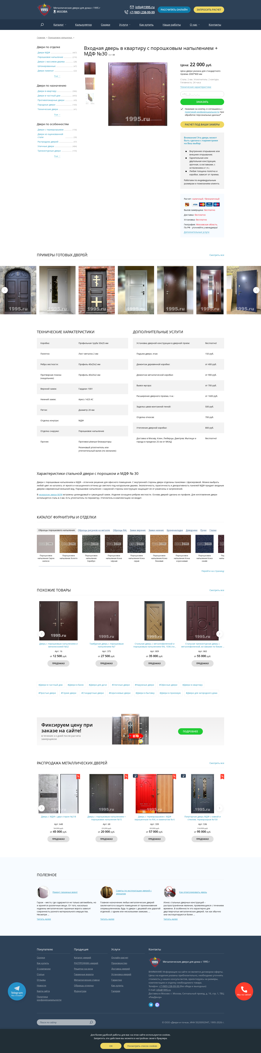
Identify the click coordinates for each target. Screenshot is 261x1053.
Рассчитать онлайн (174, 9)
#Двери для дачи (98, 684)
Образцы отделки (84, 985)
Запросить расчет (209, 9)
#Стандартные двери (92, 693)
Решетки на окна (83, 968)
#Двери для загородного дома (201, 693)
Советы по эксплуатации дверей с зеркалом (134, 892)
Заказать (202, 102)
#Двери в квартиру (192, 684)
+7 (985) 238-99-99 (142, 12)
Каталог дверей (82, 957)
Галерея (115, 991)
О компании (44, 968)
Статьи (40, 974)
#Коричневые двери (119, 693)
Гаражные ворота (83, 974)
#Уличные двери (121, 684)
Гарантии (116, 979)
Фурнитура (80, 991)
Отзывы (41, 979)
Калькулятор (83, 24)
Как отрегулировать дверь (193, 892)
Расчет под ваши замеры (202, 124)
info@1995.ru (145, 7)
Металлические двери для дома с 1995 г (76, 7)
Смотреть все (216, 254)
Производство (119, 963)
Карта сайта (43, 991)
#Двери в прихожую (170, 693)
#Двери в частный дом (51, 684)
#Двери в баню (76, 684)
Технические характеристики (195, 87)
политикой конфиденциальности (202, 111)
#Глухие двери (68, 693)
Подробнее (190, 731)
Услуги (123, 24)
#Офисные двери (168, 684)
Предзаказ (58, 663)
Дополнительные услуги (196, 232)
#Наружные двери (144, 684)
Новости (41, 985)
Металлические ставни (87, 979)
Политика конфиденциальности (49, 998)
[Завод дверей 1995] (44, 9)
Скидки (105, 24)
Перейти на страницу (212, 571)
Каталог (58, 24)
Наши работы (172, 24)
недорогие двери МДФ (51, 494)
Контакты (215, 24)
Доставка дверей (120, 968)
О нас (193, 24)
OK (111, 1045)
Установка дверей (121, 974)
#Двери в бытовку (145, 693)
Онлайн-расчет (119, 957)
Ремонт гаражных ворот (65, 892)
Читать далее (44, 919)
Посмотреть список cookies (142, 1045)
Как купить (146, 24)
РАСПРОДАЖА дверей (86, 963)
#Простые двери (47, 693)
